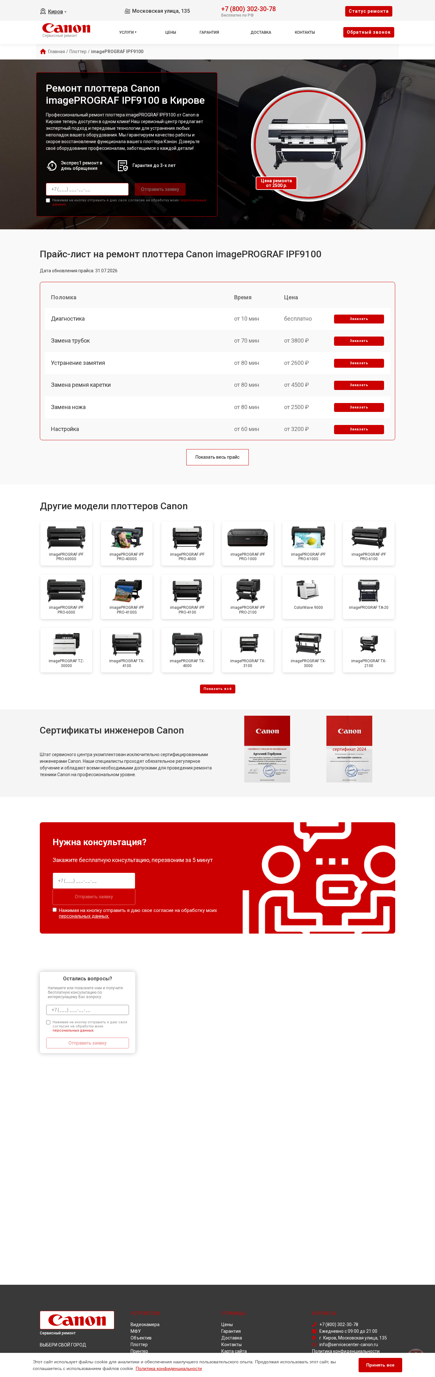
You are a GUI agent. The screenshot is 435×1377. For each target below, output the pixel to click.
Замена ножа (68, 407)
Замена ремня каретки (81, 384)
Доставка (261, 32)
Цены (170, 32)
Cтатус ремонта (369, 11)
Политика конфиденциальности (169, 1368)
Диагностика (68, 318)
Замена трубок (70, 340)
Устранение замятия (78, 362)
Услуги (126, 32)
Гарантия (209, 32)
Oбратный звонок (369, 32)
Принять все (380, 1364)
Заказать (359, 319)
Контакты (305, 32)
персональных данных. (84, 916)
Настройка (65, 429)
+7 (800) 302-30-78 (248, 8)
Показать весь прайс (217, 457)
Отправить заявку (160, 189)
